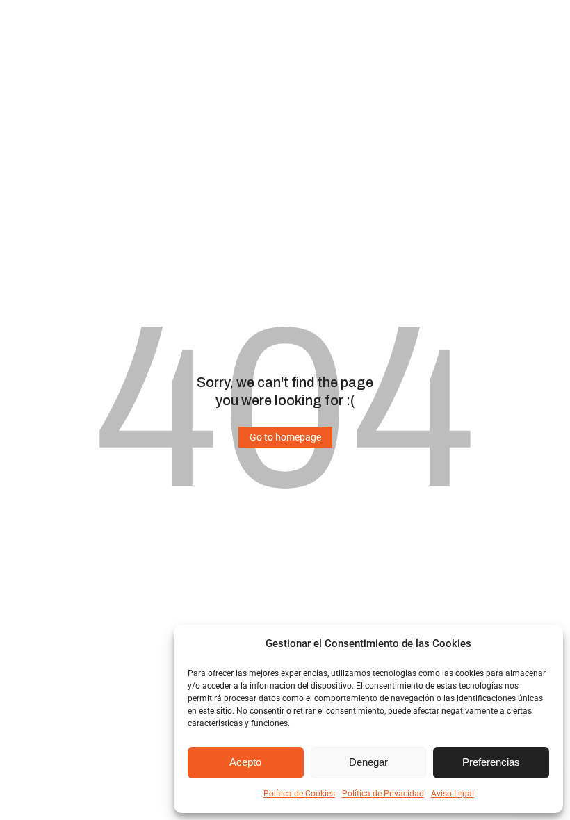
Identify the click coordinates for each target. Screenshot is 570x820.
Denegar (368, 762)
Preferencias (491, 762)
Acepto (245, 762)
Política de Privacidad (383, 793)
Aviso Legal (452, 793)
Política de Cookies (299, 793)
